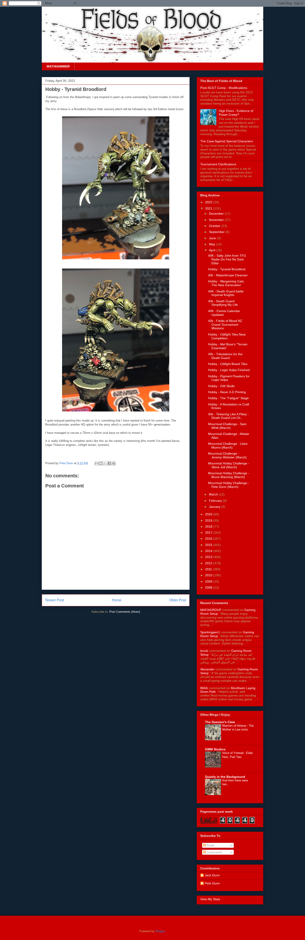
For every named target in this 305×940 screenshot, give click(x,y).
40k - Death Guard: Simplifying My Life (223, 303)
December (217, 213)
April (212, 250)
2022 (209, 202)
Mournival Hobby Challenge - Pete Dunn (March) (228, 485)
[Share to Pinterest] (113, 463)
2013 (209, 557)
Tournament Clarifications (218, 164)
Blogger (160, 931)
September (217, 232)
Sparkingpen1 (210, 632)
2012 (209, 563)
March (214, 494)
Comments (214, 852)
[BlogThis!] (101, 463)
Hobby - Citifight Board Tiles (227, 364)
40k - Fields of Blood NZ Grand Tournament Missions (225, 324)
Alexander (207, 669)
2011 (209, 569)
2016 (209, 538)
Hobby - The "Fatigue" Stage (228, 398)
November (217, 220)
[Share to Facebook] (109, 463)
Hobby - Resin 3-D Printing (227, 392)
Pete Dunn (66, 463)
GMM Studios (215, 749)
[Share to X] (105, 463)
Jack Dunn (212, 875)
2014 (209, 551)
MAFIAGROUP (210, 610)
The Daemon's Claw (220, 722)
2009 (209, 581)
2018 (209, 526)
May (212, 244)
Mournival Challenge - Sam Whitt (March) (227, 426)
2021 (209, 208)
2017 (209, 532)
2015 (209, 545)
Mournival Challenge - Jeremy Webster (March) (227, 455)
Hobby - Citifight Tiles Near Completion (227, 336)
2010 (209, 575)
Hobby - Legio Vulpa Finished (229, 370)
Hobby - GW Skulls (221, 386)
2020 (209, 514)
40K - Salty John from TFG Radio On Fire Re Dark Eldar (227, 259)
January (215, 506)
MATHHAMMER (58, 66)
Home (116, 600)
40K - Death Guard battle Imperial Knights (226, 293)
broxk (204, 651)
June (213, 238)
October (215, 226)
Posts (210, 845)
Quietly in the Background (225, 776)
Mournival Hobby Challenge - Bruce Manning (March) (228, 475)
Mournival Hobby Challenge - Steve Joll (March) (228, 465)
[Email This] (96, 463)
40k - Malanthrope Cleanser (228, 275)
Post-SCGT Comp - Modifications (223, 88)
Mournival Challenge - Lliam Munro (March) (228, 445)
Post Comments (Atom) (124, 611)
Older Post (177, 600)
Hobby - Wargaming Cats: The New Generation (226, 283)
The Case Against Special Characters (226, 141)
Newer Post (54, 600)
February (216, 500)
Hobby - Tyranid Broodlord (226, 269)
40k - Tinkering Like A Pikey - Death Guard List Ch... (228, 416)
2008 (209, 587)
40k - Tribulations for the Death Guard (225, 356)
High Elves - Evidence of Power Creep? (236, 112)
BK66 (204, 688)
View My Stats (210, 899)
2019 (209, 520)
